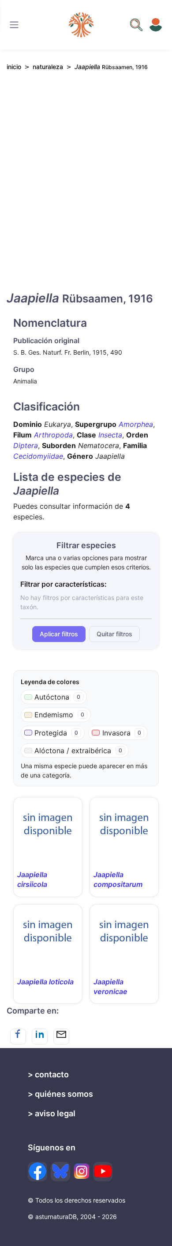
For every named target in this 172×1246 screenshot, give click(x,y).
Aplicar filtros (59, 634)
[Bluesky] (60, 1171)
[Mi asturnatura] (155, 25)
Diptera (25, 445)
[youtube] (102, 1171)
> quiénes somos (60, 1094)
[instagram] (82, 1171)
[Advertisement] (86, 188)
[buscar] (136, 25)
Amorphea (136, 424)
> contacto (48, 1074)
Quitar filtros (114, 634)
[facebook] (37, 1171)
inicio (14, 66)
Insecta (110, 434)
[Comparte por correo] (61, 1037)
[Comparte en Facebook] (18, 1037)
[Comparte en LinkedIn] (40, 1037)
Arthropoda (53, 434)
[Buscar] (14, 25)
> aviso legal (51, 1113)
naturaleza (48, 66)
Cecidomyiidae (38, 456)
